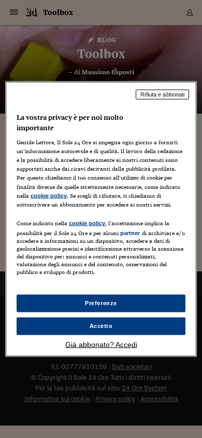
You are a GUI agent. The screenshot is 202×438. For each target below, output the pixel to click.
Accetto (101, 326)
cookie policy (49, 195)
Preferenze (101, 303)
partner (130, 232)
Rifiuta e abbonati (162, 94)
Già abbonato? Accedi (101, 344)
